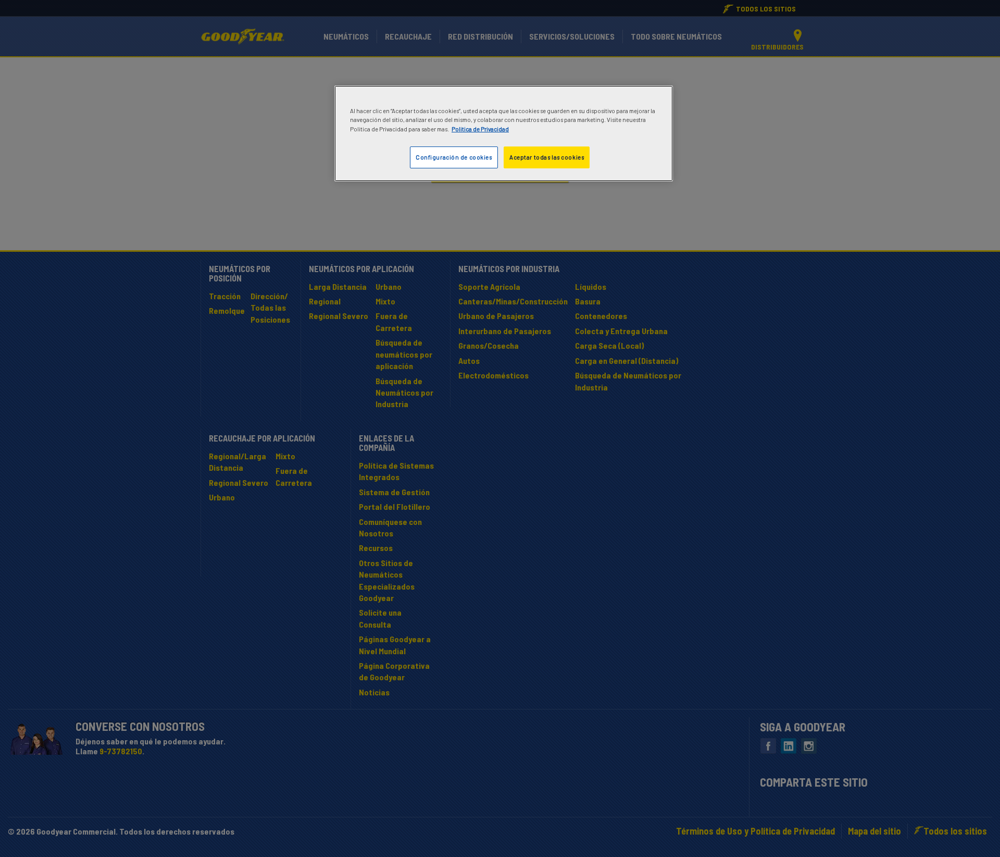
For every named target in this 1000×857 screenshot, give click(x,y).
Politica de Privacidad (480, 129)
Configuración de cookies (454, 157)
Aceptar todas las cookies (546, 157)
